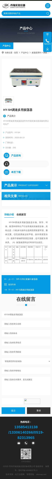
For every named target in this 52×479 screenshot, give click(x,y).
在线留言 (21, 214)
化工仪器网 (19, 474)
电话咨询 (47, 44)
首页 (16, 53)
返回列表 (12, 284)
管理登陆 (30, 474)
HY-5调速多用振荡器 (25, 290)
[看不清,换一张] (32, 401)
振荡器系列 (36, 53)
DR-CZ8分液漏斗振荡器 (27, 279)
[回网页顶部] (47, 34)
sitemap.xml (41, 474)
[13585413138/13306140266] (26, 163)
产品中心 (7, 46)
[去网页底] (47, 49)
